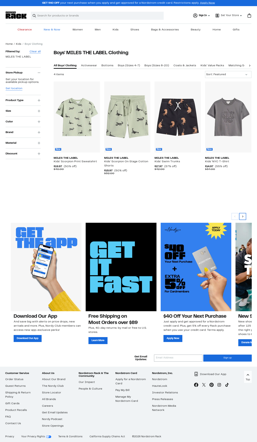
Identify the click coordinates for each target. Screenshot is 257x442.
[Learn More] (121, 267)
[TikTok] (227, 385)
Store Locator (51, 392)
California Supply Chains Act (107, 437)
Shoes (134, 29)
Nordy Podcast (52, 419)
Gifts (236, 29)
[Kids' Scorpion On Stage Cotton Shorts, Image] (127, 116)
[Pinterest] (211, 385)
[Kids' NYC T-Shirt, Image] (228, 116)
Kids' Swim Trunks (167, 161)
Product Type (14, 100)
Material (11, 143)
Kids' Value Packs (212, 65)
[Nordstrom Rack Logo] (16, 15)
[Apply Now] (196, 267)
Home (217, 29)
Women (77, 29)
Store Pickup (14, 73)
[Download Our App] (46, 267)
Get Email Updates (55, 412)
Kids (116, 29)
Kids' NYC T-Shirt (217, 161)
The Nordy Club (53, 386)
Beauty (196, 29)
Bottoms (107, 65)
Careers (47, 406)
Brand (9, 132)
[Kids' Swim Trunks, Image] (178, 116)
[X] (204, 385)
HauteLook (159, 386)
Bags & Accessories (165, 29)
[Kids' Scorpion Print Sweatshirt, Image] (77, 116)
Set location (14, 88)
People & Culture (90, 389)
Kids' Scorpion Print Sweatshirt (75, 161)
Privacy (9, 437)
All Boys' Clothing (65, 65)
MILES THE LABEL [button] (18, 57)
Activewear (89, 65)
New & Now (52, 29)
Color (9, 121)
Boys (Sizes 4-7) (129, 65)
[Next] (249, 65)
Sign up (227, 358)
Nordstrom (159, 379)
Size (8, 111)
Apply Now (207, 3)
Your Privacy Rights (33, 437)
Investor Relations (165, 392)
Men (98, 29)
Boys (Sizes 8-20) (156, 65)
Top (248, 380)
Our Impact (87, 382)
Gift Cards (12, 403)
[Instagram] (219, 385)
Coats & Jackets (184, 65)
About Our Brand (53, 379)
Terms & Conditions (70, 437)
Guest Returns (15, 386)
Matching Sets (239, 65)
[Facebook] (196, 385)
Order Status (14, 379)
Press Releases (162, 399)
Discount (11, 153)
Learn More (98, 340)
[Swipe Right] (242, 216)
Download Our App (27, 338)
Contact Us (13, 423)
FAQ (8, 417)
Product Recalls (16, 410)
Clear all (35, 51)
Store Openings (53, 426)
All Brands (49, 399)
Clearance (24, 29)
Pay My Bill (122, 390)
